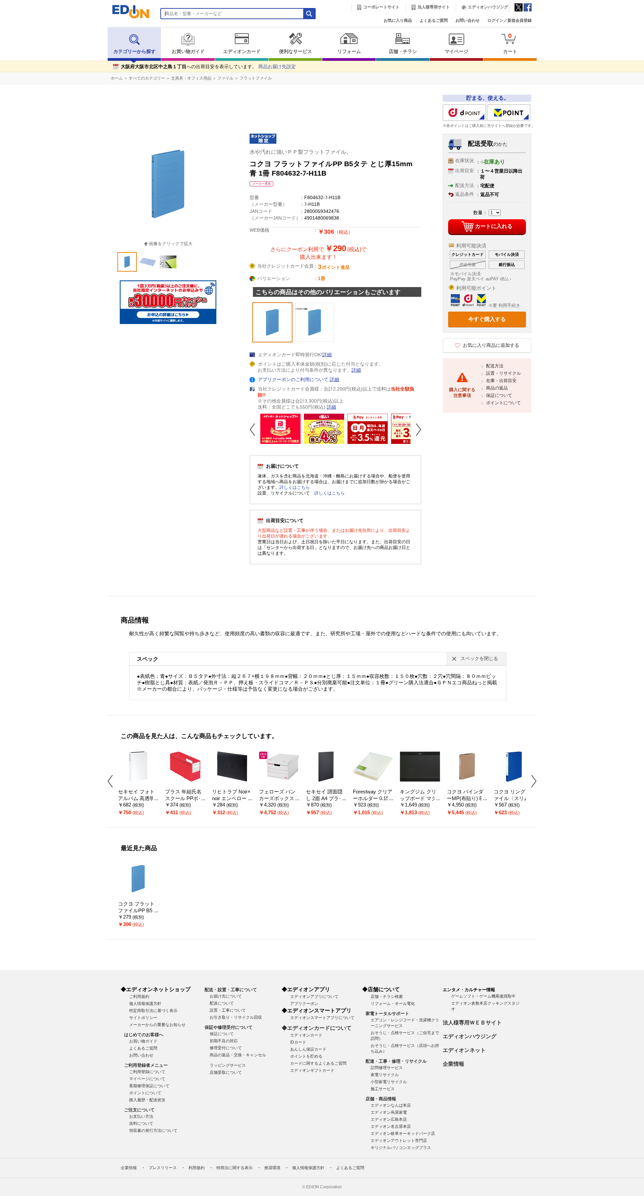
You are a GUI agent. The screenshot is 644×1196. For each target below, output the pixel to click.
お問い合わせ (467, 20)
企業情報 (453, 1064)
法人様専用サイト (434, 7)
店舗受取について (226, 1072)
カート (510, 43)
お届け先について (226, 996)
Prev (255, 429)
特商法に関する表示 (234, 1167)
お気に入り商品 (398, 20)
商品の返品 (497, 387)
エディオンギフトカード (312, 1070)
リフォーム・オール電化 (393, 1003)
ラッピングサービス (228, 1065)
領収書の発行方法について (153, 1130)
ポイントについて (503, 402)
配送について (222, 1003)
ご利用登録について (147, 1071)
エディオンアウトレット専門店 (399, 1140)
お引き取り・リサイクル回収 (236, 1017)
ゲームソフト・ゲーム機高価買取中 (483, 996)
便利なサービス (295, 51)
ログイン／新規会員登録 (509, 20)
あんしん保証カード (308, 1049)
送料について (141, 1123)
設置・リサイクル (503, 373)
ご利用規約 (139, 996)
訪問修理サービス (387, 1067)
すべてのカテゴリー (147, 78)
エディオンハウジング (488, 7)
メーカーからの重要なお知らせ (157, 1024)
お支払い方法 (141, 1116)
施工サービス (383, 1089)
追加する (103, 57)
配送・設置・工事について (231, 989)
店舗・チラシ (403, 51)
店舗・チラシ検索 (387, 996)
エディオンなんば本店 (391, 1105)
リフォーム (349, 51)
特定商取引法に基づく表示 (153, 1010)
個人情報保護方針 (145, 1003)
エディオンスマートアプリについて (322, 1017)
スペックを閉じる (479, 658)
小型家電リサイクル (389, 1081)
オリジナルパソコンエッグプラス (401, 1147)
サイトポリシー (143, 1017)
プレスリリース (163, 1167)
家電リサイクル (385, 1074)
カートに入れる (494, 226)
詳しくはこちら (294, 487)
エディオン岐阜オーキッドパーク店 (403, 1133)
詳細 (327, 354)
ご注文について (139, 1109)
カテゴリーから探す (134, 51)
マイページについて (147, 1078)
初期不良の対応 (224, 1041)
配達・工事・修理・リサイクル (396, 1061)
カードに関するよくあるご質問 (318, 1063)
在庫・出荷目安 (501, 380)
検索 (17, 59)
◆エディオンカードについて (317, 1028)
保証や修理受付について (229, 1027)
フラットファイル (255, 78)
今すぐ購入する (487, 319)
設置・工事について (228, 1010)
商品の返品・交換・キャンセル (238, 1055)
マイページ (456, 51)
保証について (499, 395)
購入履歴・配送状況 (147, 1100)
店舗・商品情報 (381, 1098)
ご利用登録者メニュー (146, 1065)
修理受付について (226, 1048)
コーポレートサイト (381, 7)
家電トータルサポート (387, 1013)
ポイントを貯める (306, 1056)
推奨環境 (272, 1167)
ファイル (225, 78)
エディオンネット (464, 1050)
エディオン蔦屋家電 (389, 1112)
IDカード (298, 1042)
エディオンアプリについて (314, 996)
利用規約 (197, 1167)
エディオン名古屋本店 (391, 1126)
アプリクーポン (304, 1003)
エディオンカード (242, 51)
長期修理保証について (149, 1086)
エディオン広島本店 (389, 1119)
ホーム (117, 78)
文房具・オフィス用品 (191, 78)
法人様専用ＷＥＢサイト (472, 1022)
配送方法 (494, 365)
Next (416, 429)
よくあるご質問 (434, 20)
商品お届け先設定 (277, 66)
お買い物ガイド (188, 51)
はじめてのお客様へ (143, 1034)
